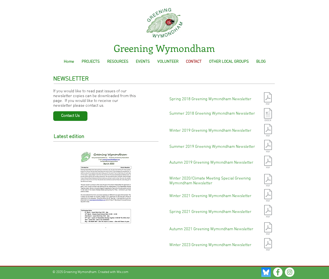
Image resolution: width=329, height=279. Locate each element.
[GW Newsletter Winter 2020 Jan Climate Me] (268, 181)
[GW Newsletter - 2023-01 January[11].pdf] (268, 245)
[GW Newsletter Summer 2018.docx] (268, 115)
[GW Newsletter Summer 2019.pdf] (268, 147)
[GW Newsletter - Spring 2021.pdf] (268, 212)
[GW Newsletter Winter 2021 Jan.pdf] (268, 196)
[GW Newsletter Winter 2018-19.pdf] (268, 131)
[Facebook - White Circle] (278, 272)
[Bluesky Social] (266, 272)
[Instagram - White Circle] (289, 272)
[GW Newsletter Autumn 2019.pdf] (268, 162)
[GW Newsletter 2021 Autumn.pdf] (268, 229)
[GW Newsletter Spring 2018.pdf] (267, 99)
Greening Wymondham (164, 48)
